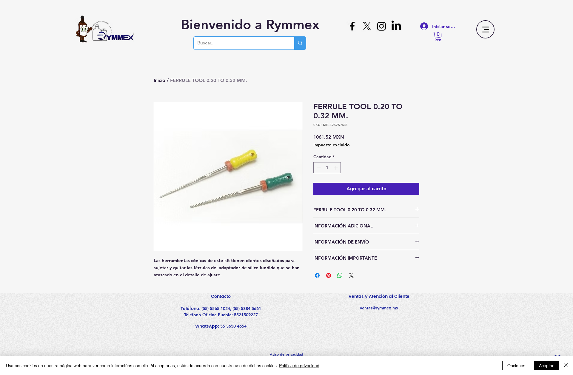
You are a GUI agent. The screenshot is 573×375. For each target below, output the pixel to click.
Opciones (516, 365)
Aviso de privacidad (286, 354)
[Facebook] (352, 26)
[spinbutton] (327, 167)
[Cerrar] (565, 365)
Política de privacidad (299, 365)
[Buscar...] (300, 43)
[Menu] (485, 29)
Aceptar (546, 365)
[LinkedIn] (396, 26)
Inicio (159, 80)
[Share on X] (351, 275)
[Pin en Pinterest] (328, 275)
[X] (367, 26)
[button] (438, 36)
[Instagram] (381, 26)
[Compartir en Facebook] (317, 275)
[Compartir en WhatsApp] (340, 275)
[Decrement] (318, 167)
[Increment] (336, 167)
